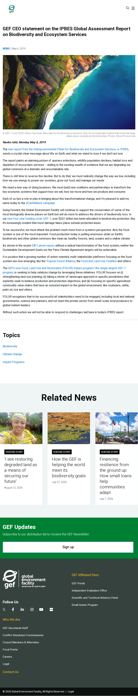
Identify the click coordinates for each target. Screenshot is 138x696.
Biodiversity (10, 346)
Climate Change (12, 354)
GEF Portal (78, 583)
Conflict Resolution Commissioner (23, 635)
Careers (7, 657)
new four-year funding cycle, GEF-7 (29, 219)
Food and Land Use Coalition (99, 261)
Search (127, 7)
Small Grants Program (85, 605)
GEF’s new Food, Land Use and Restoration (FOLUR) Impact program (50, 268)
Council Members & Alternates (21, 642)
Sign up (68, 547)
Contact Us (11, 672)
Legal (6, 664)
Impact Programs (13, 362)
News (6, 49)
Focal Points (10, 650)
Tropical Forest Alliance (60, 261)
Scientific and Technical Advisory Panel (95, 598)
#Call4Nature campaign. (41, 203)
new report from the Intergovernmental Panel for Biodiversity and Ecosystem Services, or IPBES (68, 149)
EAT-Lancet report (43, 245)
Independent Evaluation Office (89, 591)
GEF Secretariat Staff (15, 628)
